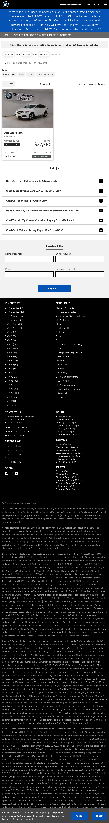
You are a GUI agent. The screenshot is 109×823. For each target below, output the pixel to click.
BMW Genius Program (67, 376)
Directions (61, 360)
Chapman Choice (13, 446)
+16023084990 (21, 431)
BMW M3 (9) (11, 356)
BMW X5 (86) (11, 380)
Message (65, 268)
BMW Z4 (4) (11, 405)
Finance (60, 336)
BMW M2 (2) (11, 352)
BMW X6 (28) (11, 388)
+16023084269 (19, 427)
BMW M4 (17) (11, 360)
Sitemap (60, 397)
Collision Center (63, 356)
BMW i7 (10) (10, 340)
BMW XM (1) (10, 401)
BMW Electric (62, 319)
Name (13, 253)
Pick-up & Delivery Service (69, 352)
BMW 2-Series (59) (14, 307)
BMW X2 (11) (11, 372)
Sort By (82, 83)
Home (6, 35)
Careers (60, 368)
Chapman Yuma (12, 458)
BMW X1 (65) (11, 368)
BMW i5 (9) (10, 336)
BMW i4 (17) (10, 332)
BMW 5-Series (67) (14, 319)
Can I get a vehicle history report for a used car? (35, 230)
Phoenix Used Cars (14, 462)
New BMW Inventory (66, 307)
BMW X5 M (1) (11, 384)
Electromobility (63, 328)
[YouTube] (16, 473)
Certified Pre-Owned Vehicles (70, 315)
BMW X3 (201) (11, 376)
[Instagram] (11, 473)
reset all (56, 54)
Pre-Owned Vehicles (66, 311)
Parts (58, 348)
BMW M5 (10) (11, 364)
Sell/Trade (61, 332)
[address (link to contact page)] (94, 4)
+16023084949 (19, 435)
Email (63, 253)
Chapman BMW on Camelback (70, 4)
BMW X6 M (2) (12, 392)
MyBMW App (62, 380)
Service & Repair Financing (69, 344)
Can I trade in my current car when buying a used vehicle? (40, 220)
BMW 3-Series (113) (14, 311)
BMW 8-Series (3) (13, 328)
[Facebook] (6, 473)
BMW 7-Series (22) (14, 324)
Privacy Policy (63, 392)
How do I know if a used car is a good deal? (31, 181)
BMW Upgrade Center (66, 384)
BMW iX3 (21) (11, 348)
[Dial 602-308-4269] (99, 4)
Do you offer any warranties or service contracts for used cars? (43, 210)
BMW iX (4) (10, 344)
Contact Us (61, 364)
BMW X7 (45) (11, 397)
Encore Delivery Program (68, 388)
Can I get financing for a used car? (26, 200)
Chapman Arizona (13, 450)
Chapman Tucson (13, 454)
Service (59, 340)
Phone (8, 268)
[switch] (105, 4)
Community (61, 372)
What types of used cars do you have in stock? (33, 190)
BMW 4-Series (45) (14, 315)
